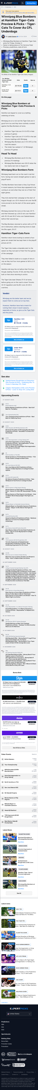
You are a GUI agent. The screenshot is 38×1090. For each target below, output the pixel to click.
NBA (2, 1024)
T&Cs (31, 692)
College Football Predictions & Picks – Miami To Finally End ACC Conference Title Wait (20, 579)
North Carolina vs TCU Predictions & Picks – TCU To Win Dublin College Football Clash (21, 457)
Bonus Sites (30, 12)
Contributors (24, 1074)
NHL (2, 1027)
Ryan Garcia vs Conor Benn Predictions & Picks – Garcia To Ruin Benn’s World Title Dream (21, 593)
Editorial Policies (5, 1072)
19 (32, 811)
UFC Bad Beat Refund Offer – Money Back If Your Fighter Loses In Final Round (20, 655)
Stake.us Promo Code (8, 687)
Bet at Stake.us (19, 340)
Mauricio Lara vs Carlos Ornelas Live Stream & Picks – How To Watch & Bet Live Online (20, 557)
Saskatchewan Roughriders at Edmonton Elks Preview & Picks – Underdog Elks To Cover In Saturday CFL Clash (20, 382)
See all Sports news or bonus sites (15, 12)
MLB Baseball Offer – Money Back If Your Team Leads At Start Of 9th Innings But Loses (20, 642)
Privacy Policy (30, 1072)
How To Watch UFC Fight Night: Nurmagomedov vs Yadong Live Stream (20, 447)
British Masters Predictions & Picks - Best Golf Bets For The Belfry (20, 408)
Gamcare (16, 1086)
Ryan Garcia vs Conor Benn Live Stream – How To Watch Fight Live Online (21, 596)
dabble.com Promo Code (9, 725)
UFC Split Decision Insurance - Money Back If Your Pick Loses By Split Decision (20, 658)
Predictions (5, 1022)
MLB (2, 1029)
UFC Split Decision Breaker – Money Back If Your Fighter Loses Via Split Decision (21, 661)
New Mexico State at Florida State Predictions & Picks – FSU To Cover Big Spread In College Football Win (20, 531)
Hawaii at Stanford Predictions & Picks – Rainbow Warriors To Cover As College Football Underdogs (21, 519)
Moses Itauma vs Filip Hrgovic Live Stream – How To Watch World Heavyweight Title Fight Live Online (21, 495)
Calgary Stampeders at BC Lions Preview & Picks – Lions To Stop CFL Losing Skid (20, 388)
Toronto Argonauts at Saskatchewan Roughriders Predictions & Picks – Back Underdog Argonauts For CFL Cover (18, 543)
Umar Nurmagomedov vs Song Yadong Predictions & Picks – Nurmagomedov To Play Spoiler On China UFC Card (20, 443)
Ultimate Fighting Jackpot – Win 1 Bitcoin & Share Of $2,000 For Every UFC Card (21, 664)
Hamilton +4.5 (6, 85)
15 (32, 788)
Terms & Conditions (18, 1072)
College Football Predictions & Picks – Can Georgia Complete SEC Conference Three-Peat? (21, 570)
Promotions (4, 1046)
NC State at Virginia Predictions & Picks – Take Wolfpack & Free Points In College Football (20, 479)
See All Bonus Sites (19, 747)
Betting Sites (5, 1038)
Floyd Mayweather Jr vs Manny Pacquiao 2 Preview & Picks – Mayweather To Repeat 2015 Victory (20, 610)
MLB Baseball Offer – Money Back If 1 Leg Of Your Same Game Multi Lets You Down (21, 638)
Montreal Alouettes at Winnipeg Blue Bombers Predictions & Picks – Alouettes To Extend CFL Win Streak (20, 431)
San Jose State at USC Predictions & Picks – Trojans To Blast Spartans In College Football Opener (19, 468)
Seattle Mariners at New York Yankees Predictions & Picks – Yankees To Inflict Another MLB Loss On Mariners (20, 625)
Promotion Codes (6, 1044)
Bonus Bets (4, 1041)
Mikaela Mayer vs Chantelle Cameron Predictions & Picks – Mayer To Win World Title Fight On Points (21, 507)
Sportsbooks (6, 1034)
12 (32, 782)
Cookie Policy (5, 1074)
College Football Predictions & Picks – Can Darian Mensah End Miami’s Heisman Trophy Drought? (21, 573)
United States (14, 1014)
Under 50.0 (5, 90)
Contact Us (15, 1074)
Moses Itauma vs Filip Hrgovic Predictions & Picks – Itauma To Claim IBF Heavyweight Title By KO (21, 491)
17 (32, 799)
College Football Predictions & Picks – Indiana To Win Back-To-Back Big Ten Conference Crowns (21, 576)
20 (32, 771)
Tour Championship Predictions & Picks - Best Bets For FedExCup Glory (20, 417)
